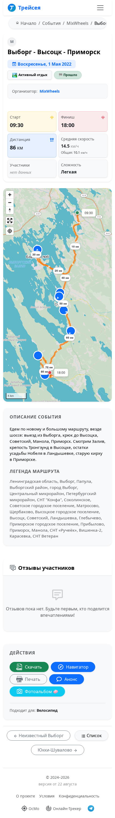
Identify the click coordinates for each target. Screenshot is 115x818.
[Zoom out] (10, 202)
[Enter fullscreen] (10, 220)
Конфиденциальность (79, 796)
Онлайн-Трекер (67, 808)
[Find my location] (10, 231)
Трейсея (29, 7)
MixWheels (50, 91)
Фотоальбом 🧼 (41, 691)
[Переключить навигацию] (100, 8)
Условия (47, 796)
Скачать (33, 667)
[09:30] (77, 213)
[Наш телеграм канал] (91, 808)
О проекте (25, 796)
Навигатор (77, 667)
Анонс (70, 679)
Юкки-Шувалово (55, 750)
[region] (57, 295)
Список (94, 735)
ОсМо (34, 808)
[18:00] (50, 372)
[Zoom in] (10, 195)
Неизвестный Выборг (41, 735)
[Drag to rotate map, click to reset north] (10, 210)
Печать (32, 679)
